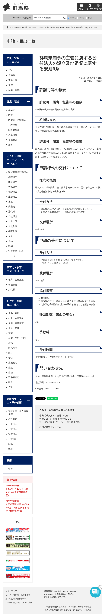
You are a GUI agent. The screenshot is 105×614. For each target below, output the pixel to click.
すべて (73, 18)
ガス (10, 70)
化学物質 (12, 192)
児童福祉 (12, 135)
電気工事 (12, 80)
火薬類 (11, 75)
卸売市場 (12, 348)
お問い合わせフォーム (50, 427)
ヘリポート (13, 256)
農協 (10, 343)
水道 (10, 201)
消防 (10, 85)
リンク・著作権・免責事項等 (17, 595)
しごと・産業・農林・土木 (15, 303)
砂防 (10, 357)
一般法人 (12, 424)
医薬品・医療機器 (17, 120)
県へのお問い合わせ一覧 (16, 599)
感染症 (11, 110)
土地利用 (12, 362)
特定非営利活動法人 (18, 172)
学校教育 (12, 284)
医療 (10, 115)
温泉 (10, 236)
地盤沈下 (12, 221)
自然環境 (12, 216)
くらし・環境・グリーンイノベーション (15, 160)
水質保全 (12, 182)
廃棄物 (11, 206)
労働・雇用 (13, 313)
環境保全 (12, 177)
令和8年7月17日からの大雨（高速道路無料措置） (17, 492)
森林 (10, 353)
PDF (90, 18)
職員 (10, 449)
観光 (10, 382)
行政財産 (12, 419)
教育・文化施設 (16, 279)
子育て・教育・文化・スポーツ (15, 269)
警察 (9, 460)
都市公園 (12, 231)
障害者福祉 (13, 130)
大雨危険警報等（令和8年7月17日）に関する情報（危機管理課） (17, 507)
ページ (82, 18)
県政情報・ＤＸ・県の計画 (14, 400)
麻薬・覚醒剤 (14, 90)
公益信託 (12, 439)
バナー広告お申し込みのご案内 (18, 602)
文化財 (11, 289)
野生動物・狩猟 (16, 251)
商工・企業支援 (16, 318)
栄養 (10, 144)
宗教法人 (12, 434)
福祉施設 (12, 139)
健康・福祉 (13, 101)
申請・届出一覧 (30, 27)
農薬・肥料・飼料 (17, 338)
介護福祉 (12, 125)
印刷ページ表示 (94, 81)
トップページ (15, 27)
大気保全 (12, 187)
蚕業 (10, 333)
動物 (10, 246)
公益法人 (12, 429)
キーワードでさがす (22, 18)
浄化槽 (11, 211)
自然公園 (12, 226)
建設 (10, 367)
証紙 (10, 444)
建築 (10, 372)
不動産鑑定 (13, 377)
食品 (10, 241)
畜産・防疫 (13, 328)
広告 (10, 387)
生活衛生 (12, 197)
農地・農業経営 (16, 323)
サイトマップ (11, 591)
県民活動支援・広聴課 (50, 415)
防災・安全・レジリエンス (15, 60)
